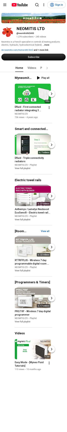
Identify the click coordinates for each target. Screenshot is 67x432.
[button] (47, 68)
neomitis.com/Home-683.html (18, 50)
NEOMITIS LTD (21, 114)
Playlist (33, 165)
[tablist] (33, 68)
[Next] (51, 93)
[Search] (37, 5)
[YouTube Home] (19, 5)
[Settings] (44, 5)
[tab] (19, 68)
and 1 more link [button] (41, 50)
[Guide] (5, 5)
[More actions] (49, 107)
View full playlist (22, 168)
